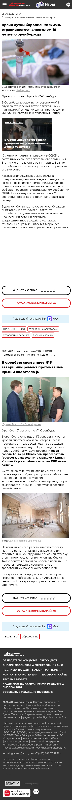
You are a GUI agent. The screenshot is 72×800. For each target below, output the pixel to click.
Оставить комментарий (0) (36, 303)
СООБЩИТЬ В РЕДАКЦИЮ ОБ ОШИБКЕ (28, 691)
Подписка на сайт (16, 669)
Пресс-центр (48, 660)
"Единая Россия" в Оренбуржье (21, 424)
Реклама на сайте (54, 674)
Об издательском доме (20, 660)
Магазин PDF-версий (47, 669)
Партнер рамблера (32, 784)
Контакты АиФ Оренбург (20, 674)
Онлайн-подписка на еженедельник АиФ (33, 665)
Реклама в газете (15, 679)
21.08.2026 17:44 (11, 351)
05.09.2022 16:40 (11, 13)
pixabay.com (23, 90)
